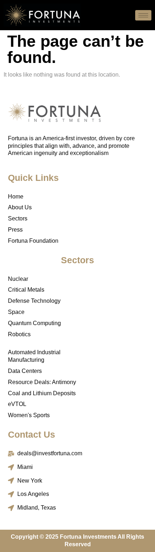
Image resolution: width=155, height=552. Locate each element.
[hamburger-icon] (143, 15)
